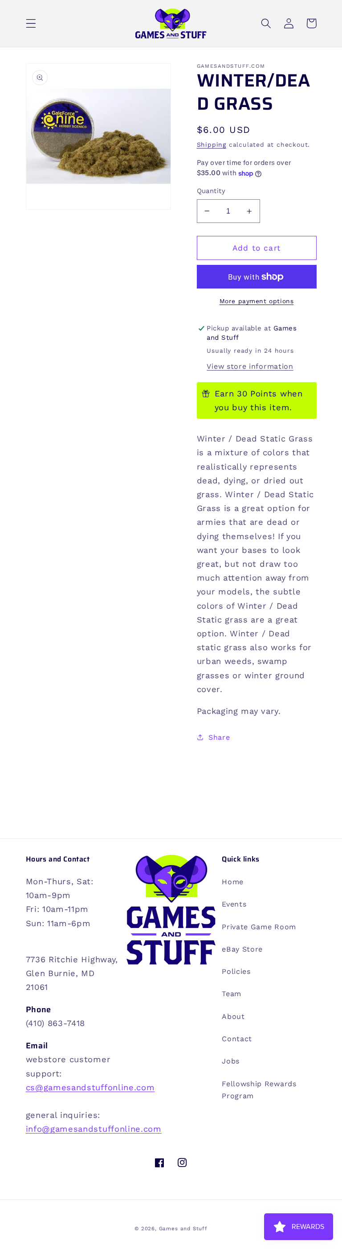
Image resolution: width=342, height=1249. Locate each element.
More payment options (257, 301)
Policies (236, 971)
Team (231, 993)
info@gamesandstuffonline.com (94, 1129)
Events (234, 904)
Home (233, 882)
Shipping (211, 144)
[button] (31, 23)
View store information (250, 366)
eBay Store (242, 949)
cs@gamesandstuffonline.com (90, 1087)
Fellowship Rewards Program (259, 1090)
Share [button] (219, 737)
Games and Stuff (183, 1228)
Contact (237, 1039)
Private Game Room (259, 927)
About (233, 1016)
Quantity (211, 191)
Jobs (231, 1061)
